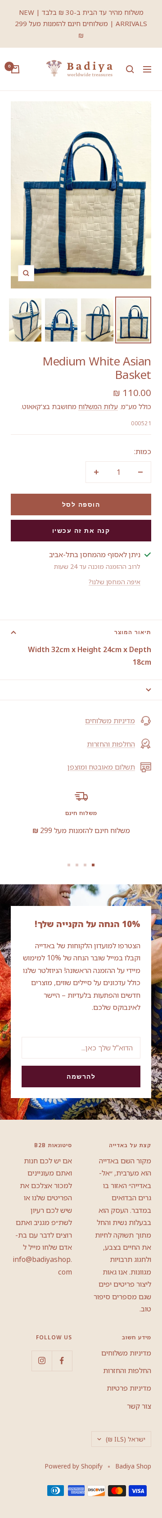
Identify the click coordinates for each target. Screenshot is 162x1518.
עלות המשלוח (98, 406)
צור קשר (139, 1406)
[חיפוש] (130, 69)
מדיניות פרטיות (129, 1388)
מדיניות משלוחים (110, 720)
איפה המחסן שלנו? (114, 581)
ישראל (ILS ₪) (125, 1439)
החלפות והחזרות (111, 744)
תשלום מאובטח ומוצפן (101, 767)
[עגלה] (15, 69)
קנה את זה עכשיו (81, 530)
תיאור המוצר (132, 632)
